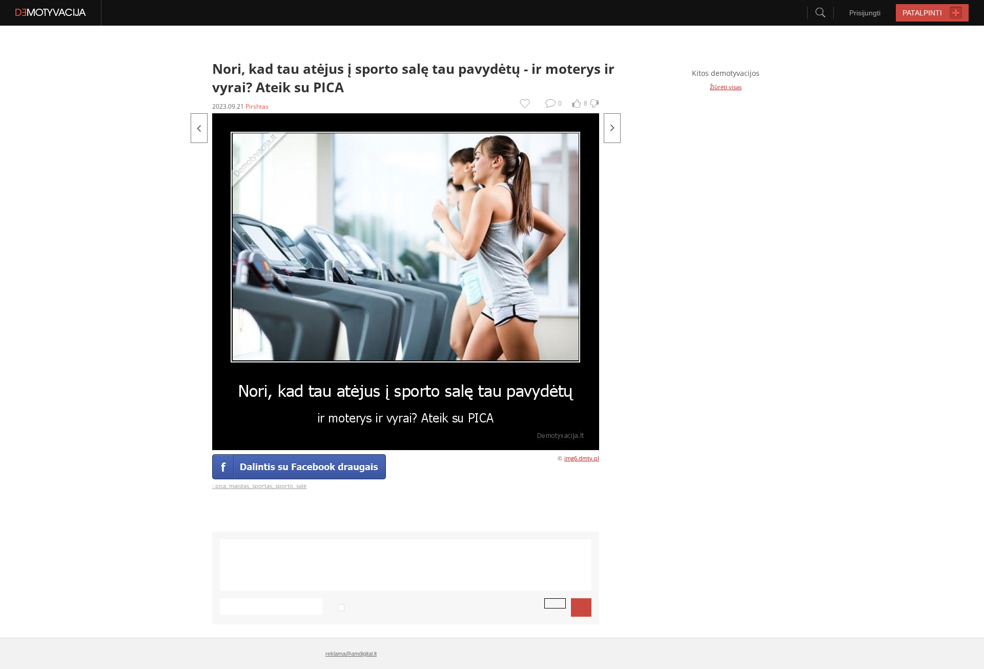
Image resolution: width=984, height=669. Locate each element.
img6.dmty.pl (581, 458)
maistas (239, 486)
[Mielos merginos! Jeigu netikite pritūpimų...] (199, 128)
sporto (284, 486)
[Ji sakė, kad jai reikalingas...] (612, 128)
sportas (262, 486)
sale (301, 486)
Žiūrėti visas (726, 87)
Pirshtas (257, 106)
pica (220, 486)
